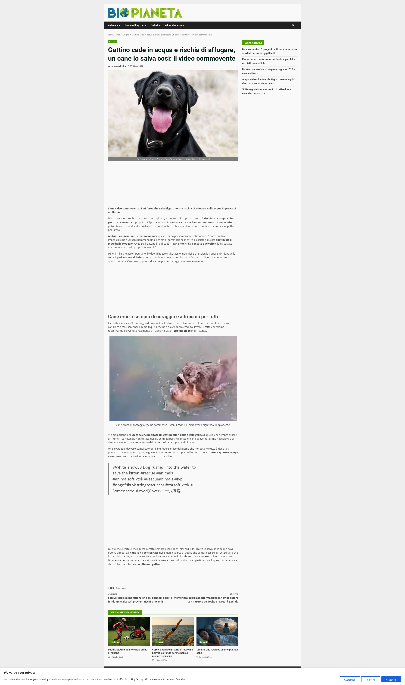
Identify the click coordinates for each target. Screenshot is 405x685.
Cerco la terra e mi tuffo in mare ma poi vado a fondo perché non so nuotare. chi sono (173, 631)
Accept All (391, 679)
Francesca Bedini (118, 66)
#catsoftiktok (177, 484)
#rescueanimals (158, 479)
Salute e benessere (174, 25)
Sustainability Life (134, 25)
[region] (202, 676)
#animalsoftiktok (127, 479)
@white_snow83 (127, 467)
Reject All (371, 679)
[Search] (293, 25)
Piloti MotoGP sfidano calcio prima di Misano (129, 631)
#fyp (178, 479)
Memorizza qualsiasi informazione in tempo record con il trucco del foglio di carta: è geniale (206, 597)
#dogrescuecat (150, 484)
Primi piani (121, 588)
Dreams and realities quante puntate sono (217, 631)
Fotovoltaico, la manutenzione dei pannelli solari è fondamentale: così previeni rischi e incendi (140, 597)
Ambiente (113, 25)
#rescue (147, 473)
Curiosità (155, 25)
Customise (349, 679)
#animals (164, 473)
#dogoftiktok (124, 484)
